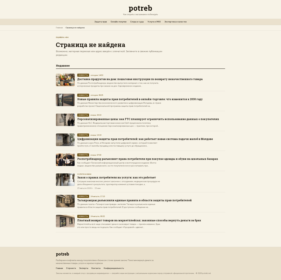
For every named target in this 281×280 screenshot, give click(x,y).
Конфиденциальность (114, 268)
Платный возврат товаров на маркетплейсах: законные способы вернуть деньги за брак (139, 220)
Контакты (96, 268)
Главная (59, 27)
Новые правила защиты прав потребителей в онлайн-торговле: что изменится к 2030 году (140, 99)
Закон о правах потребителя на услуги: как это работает (116, 177)
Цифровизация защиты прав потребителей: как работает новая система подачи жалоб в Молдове (145, 139)
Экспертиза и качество (176, 21)
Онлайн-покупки (118, 21)
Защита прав (100, 21)
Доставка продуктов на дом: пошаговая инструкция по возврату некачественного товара (140, 79)
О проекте (71, 268)
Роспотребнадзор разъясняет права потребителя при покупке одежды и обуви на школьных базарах (147, 159)
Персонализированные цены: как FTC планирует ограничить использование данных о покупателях (148, 119)
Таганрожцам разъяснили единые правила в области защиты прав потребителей (134, 200)
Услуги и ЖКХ (154, 21)
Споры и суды (137, 21)
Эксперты (83, 268)
